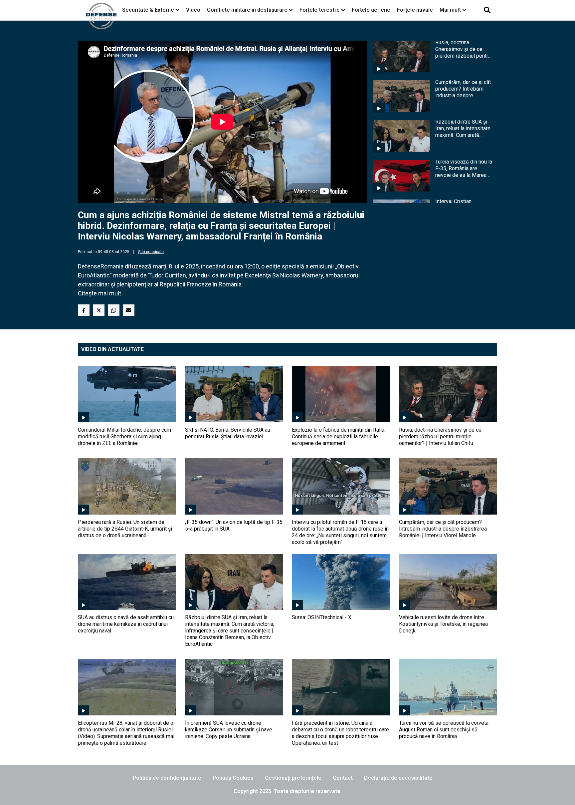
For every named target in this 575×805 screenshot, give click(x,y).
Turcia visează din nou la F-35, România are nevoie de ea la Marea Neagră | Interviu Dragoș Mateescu (463, 169)
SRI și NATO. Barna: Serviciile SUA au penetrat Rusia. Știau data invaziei (227, 433)
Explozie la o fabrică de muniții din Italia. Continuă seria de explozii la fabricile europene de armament (338, 436)
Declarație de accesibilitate (398, 778)
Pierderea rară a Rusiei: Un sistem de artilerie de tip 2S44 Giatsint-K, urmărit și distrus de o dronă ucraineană (125, 529)
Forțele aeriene (371, 10)
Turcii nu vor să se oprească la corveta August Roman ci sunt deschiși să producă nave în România (443, 729)
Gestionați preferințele (293, 778)
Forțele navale (415, 10)
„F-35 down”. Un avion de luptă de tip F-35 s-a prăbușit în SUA (234, 525)
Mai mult (451, 10)
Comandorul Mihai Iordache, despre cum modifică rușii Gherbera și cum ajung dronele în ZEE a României (124, 436)
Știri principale (151, 251)
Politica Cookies (233, 778)
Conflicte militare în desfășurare (247, 10)
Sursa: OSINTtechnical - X (321, 617)
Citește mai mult (99, 293)
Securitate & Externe (148, 10)
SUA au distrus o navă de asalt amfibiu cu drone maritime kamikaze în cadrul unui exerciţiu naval (126, 624)
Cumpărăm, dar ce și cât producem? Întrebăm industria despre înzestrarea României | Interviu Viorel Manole (463, 89)
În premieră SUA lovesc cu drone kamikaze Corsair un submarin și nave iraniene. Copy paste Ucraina (228, 729)
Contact (343, 778)
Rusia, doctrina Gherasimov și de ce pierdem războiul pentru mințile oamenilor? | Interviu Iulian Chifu (463, 49)
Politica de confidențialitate (167, 778)
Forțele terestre (319, 10)
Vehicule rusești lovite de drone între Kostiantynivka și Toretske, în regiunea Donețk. (443, 624)
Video (193, 10)
